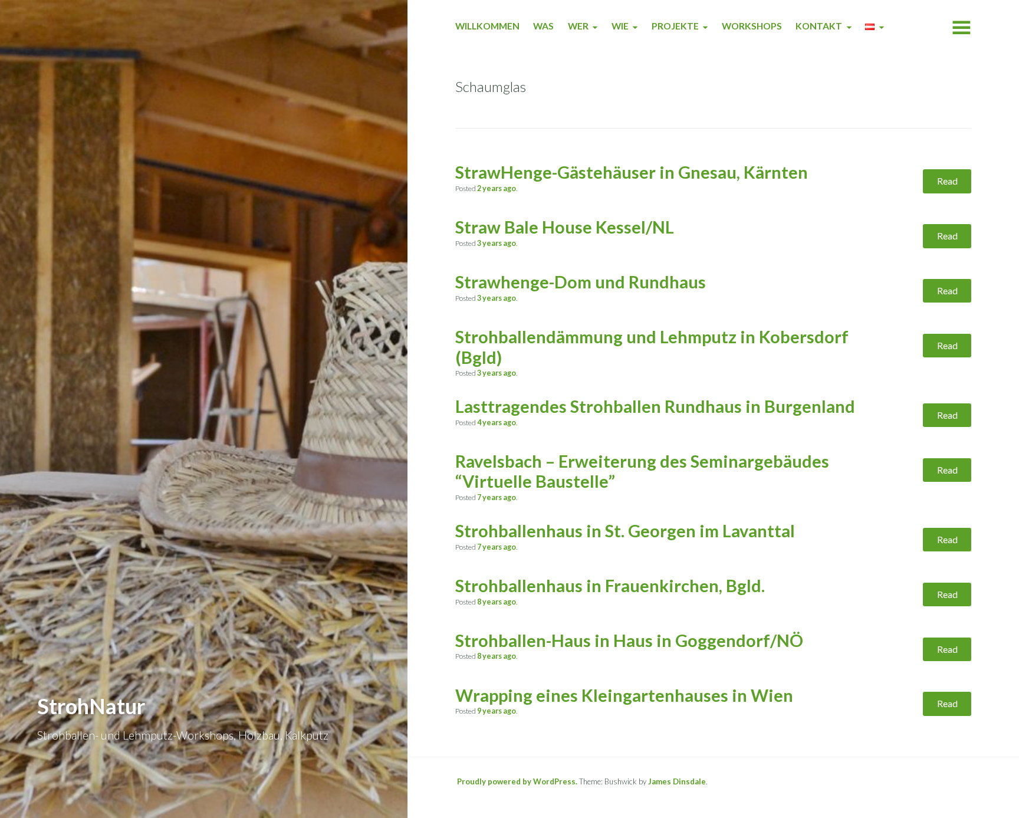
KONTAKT (819, 26)
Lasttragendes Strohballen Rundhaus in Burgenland (655, 406)
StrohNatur (91, 706)
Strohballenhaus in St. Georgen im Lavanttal (625, 531)
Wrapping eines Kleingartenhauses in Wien (624, 695)
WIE (620, 26)
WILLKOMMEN (487, 26)
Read (947, 180)
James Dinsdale (677, 781)
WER (578, 26)
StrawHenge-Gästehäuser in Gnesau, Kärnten (631, 172)
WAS (543, 26)
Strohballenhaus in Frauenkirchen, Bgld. (610, 586)
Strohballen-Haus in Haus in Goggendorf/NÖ (629, 640)
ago (496, 188)
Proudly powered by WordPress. (517, 781)
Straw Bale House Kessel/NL (564, 227)
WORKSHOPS (752, 26)
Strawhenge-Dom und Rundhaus (580, 282)
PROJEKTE (675, 26)
